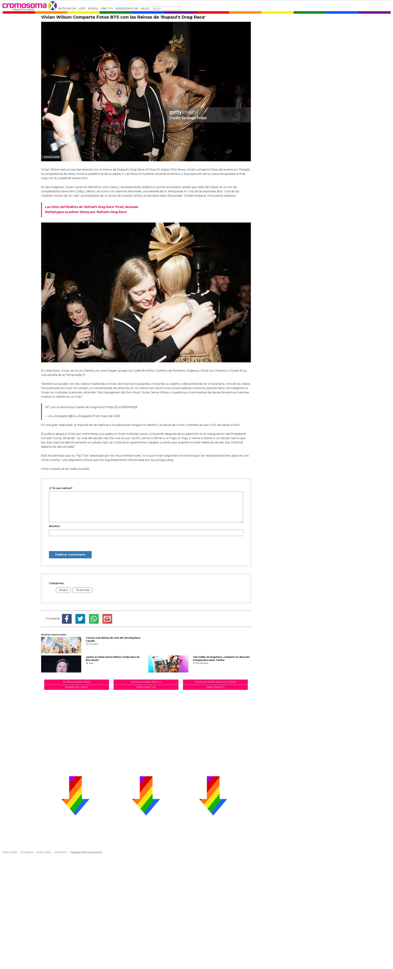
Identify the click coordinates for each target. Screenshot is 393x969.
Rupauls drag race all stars (215, 681)
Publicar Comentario (70, 554)
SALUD (145, 8)
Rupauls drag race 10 (145, 681)
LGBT (82, 8)
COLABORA (26, 852)
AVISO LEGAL (43, 852)
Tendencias (82, 590)
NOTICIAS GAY (67, 8)
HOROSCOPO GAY (126, 8)
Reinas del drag (76, 687)
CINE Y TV (107, 8)
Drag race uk (146, 687)
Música (63, 590)
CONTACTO (60, 852)
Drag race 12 (215, 687)
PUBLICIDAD (9, 852)
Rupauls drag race (77, 681)
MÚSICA (93, 8)
